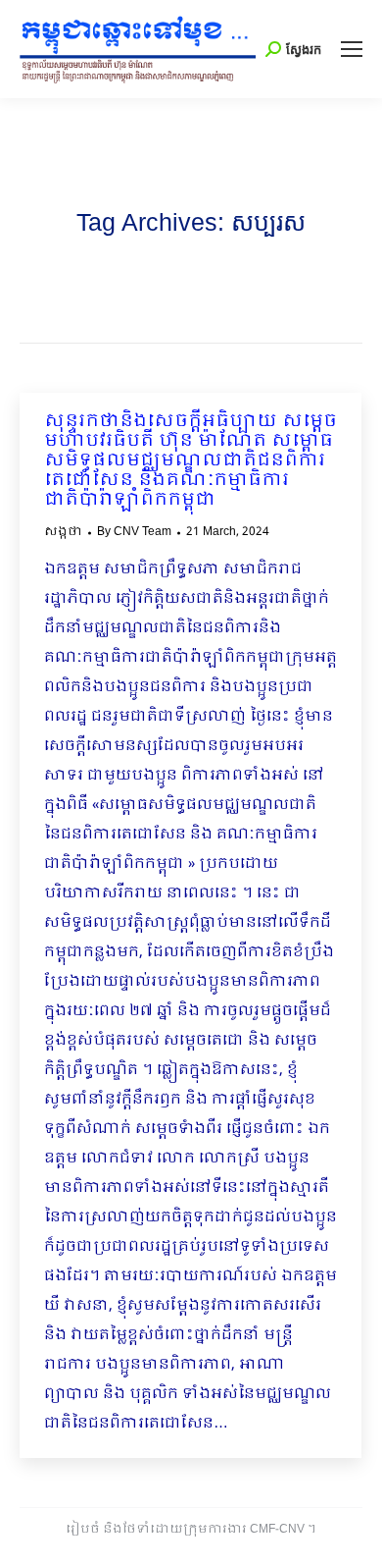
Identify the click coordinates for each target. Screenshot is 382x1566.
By (134, 532)
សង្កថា (63, 532)
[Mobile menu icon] (351, 49)
